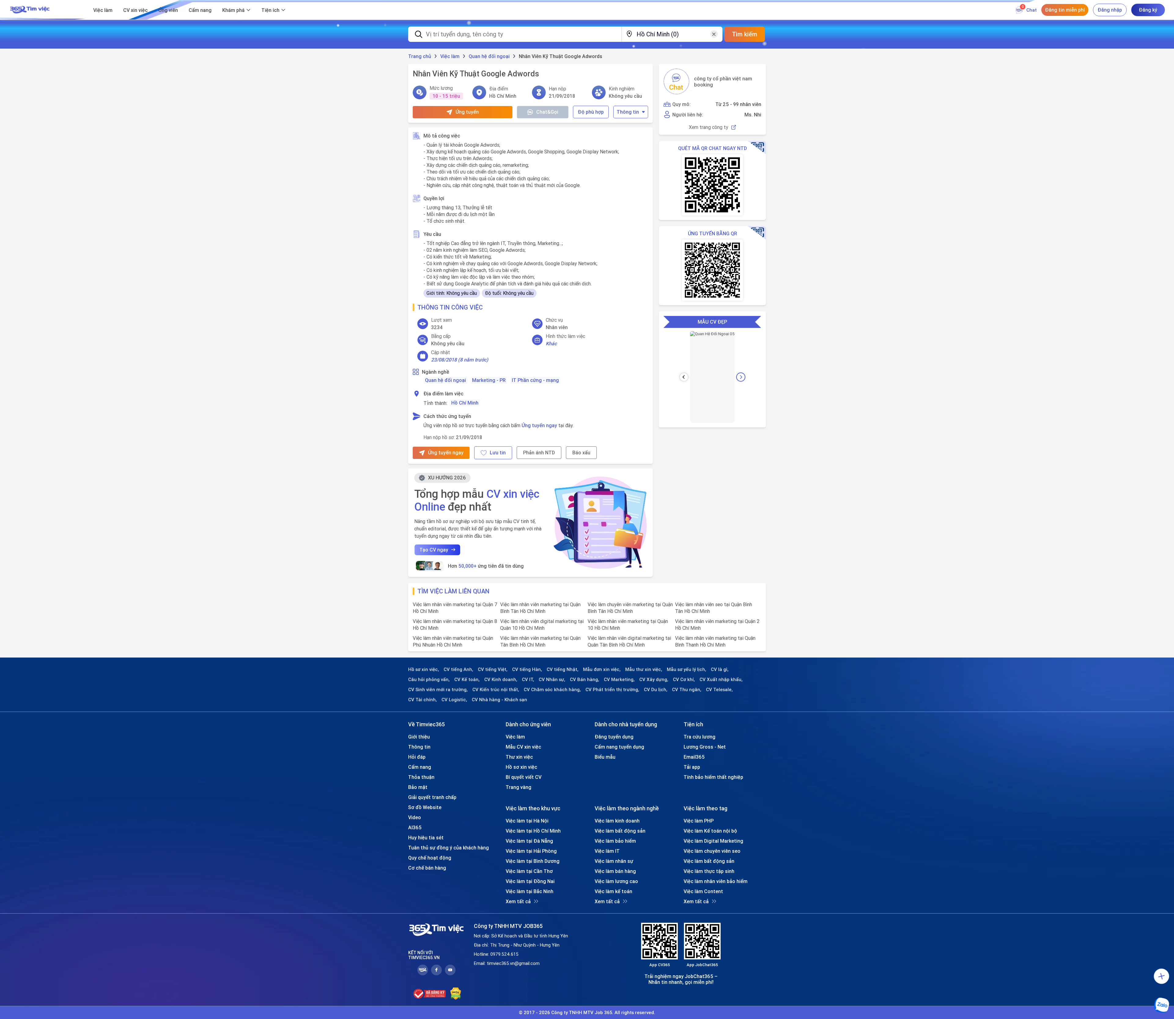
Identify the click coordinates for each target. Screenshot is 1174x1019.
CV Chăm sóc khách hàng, (552, 689)
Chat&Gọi (547, 112)
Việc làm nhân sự (614, 861)
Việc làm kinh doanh (617, 820)
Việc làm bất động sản (620, 831)
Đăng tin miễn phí (1065, 10)
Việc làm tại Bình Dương (532, 861)
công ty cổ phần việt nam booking (723, 81)
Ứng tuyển (467, 112)
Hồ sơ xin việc (521, 767)
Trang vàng (518, 787)
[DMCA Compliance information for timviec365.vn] (455, 994)
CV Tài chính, (422, 699)
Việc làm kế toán (613, 891)
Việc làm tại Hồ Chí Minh (533, 831)
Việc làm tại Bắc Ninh (529, 891)
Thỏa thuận (421, 777)
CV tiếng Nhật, (562, 669)
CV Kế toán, (467, 679)
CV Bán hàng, (584, 679)
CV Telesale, (719, 689)
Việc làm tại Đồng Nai (530, 881)
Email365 (694, 757)
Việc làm (103, 10)
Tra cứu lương (699, 736)
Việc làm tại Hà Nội (527, 820)
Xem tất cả (518, 901)
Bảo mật (417, 787)
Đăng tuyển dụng (614, 736)
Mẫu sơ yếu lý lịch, (686, 669)
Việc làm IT (607, 851)
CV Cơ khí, (684, 679)
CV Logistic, (454, 699)
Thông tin (628, 112)
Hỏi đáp (417, 757)
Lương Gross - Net (705, 747)
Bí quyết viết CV (523, 777)
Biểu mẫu (605, 757)
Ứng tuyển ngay (539, 425)
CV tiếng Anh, (458, 669)
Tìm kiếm (744, 34)
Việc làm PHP (699, 820)
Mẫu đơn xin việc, (602, 669)
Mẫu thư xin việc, (643, 669)
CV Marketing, (619, 679)
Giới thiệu (419, 736)
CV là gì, (720, 669)
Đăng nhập (1110, 10)
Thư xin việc (519, 757)
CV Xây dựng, (653, 679)
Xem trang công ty (708, 127)
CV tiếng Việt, (493, 669)
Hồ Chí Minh (464, 403)
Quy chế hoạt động (429, 857)
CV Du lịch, (655, 689)
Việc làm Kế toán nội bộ (710, 831)
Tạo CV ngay (433, 550)
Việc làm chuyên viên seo (712, 851)
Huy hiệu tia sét (426, 837)
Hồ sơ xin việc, (423, 669)
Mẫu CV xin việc (523, 747)
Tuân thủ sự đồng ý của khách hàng (448, 847)
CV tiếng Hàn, (527, 669)
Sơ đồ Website (424, 807)
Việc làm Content (703, 891)
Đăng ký (1148, 10)
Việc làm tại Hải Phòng (531, 851)
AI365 (415, 827)
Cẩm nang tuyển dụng (619, 747)
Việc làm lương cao (616, 881)
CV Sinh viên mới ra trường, (438, 689)
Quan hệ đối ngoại (445, 380)
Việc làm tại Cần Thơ (529, 871)
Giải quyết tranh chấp (432, 797)
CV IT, (528, 679)
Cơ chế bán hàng (427, 868)
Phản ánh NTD (539, 452)
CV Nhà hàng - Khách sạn (499, 699)
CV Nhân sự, (552, 679)
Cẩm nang (200, 10)
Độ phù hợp (591, 112)
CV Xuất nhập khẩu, (721, 679)
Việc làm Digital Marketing (713, 841)
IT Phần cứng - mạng (535, 380)
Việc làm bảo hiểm (615, 841)
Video (414, 817)
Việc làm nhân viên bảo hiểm (716, 881)
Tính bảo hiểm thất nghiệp (713, 777)
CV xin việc (135, 10)
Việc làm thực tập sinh (709, 871)
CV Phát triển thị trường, (612, 689)
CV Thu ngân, (686, 689)
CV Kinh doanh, (500, 679)
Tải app (692, 767)
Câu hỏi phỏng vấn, (429, 679)
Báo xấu (581, 452)
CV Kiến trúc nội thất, (495, 689)
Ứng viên (168, 10)
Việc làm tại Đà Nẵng (529, 841)
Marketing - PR (489, 380)
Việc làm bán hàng (615, 871)
